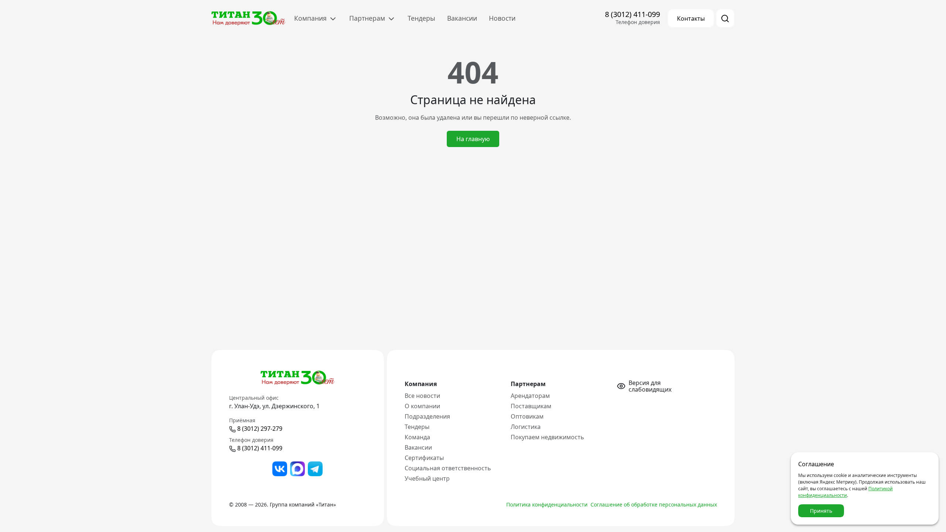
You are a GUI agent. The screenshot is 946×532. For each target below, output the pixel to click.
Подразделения (427, 416)
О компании (422, 406)
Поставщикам (531, 406)
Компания (311, 18)
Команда (417, 437)
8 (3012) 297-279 (259, 428)
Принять (821, 510)
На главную (473, 139)
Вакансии (462, 18)
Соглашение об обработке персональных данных (654, 504)
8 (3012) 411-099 (632, 14)
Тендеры (421, 18)
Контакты (691, 18)
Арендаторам (530, 396)
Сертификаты (424, 458)
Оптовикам (527, 416)
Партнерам (368, 18)
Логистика (526, 427)
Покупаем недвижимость (547, 437)
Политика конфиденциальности (547, 504)
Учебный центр (427, 478)
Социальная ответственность (448, 468)
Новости (502, 18)
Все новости (422, 396)
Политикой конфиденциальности (845, 491)
